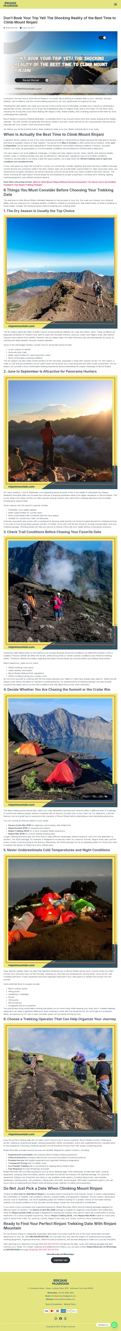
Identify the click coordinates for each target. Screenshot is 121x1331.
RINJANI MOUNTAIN (49, 1244)
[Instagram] (55, 1318)
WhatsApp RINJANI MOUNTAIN (43, 1249)
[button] (115, 4)
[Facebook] (60, 1318)
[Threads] (65, 1318)
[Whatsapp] (114, 1325)
